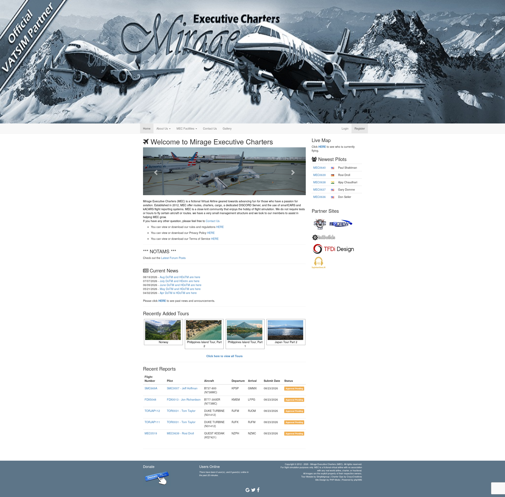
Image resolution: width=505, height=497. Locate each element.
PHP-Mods (335, 479)
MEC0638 (319, 182)
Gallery (227, 128)
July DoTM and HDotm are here (179, 281)
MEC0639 (319, 175)
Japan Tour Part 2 (286, 342)
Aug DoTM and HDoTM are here (180, 277)
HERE (220, 227)
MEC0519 (151, 433)
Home (147, 128)
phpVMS (358, 479)
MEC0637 (319, 189)
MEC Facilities (186, 128)
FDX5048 (150, 399)
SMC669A (151, 388)
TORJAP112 (152, 411)
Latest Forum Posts (173, 258)
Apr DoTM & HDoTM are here (178, 293)
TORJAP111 (152, 422)
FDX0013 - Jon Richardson (184, 399)
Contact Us (210, 128)
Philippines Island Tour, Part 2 (204, 344)
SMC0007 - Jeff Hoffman (182, 388)
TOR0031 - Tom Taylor (181, 411)
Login (345, 128)
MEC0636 (319, 197)
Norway (163, 342)
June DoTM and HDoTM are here (180, 285)
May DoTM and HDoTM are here (180, 289)
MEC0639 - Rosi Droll (180, 433)
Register (359, 128)
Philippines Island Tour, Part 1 (245, 344)
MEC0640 (319, 167)
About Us (162, 128)
